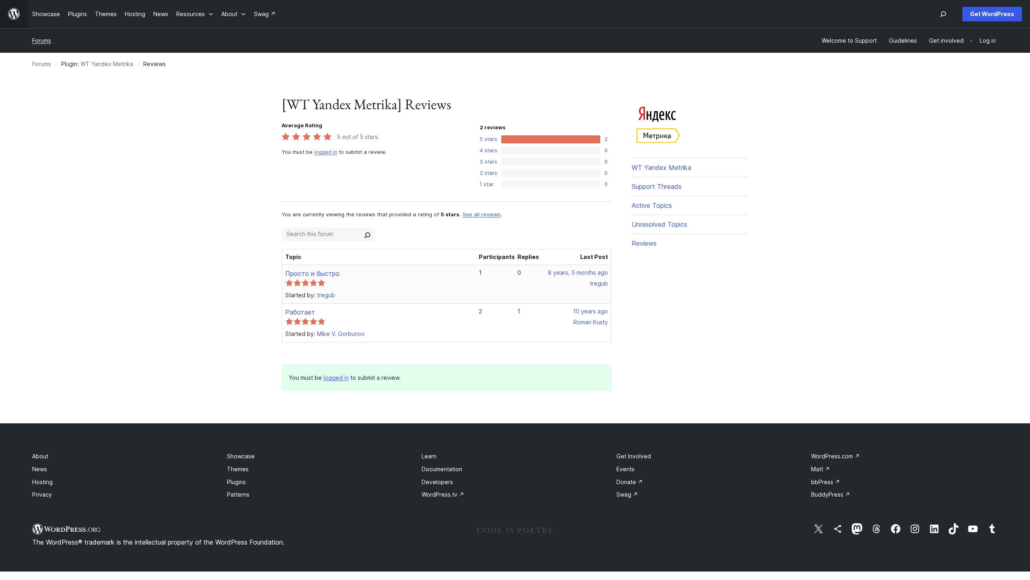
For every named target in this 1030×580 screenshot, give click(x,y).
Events (625, 469)
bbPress (825, 481)
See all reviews (482, 214)
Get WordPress (992, 13)
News (39, 469)
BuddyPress (830, 494)
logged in (325, 152)
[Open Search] (943, 14)
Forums (41, 40)
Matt (820, 469)
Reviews (644, 243)
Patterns (238, 494)
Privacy (42, 494)
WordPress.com (835, 456)
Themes (238, 469)
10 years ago (590, 311)
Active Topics (652, 205)
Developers (437, 481)
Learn (429, 456)
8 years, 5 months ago (578, 272)
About (40, 456)
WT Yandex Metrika (106, 63)
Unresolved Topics (659, 224)
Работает (300, 312)
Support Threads (657, 186)
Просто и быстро (312, 273)
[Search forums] (367, 234)
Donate (629, 481)
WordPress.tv (443, 494)
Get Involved (633, 456)
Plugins (236, 481)
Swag (627, 494)
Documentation (442, 469)
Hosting (42, 481)
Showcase (241, 456)
